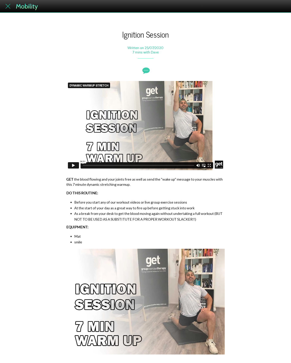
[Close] (8, 6)
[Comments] (145, 70)
